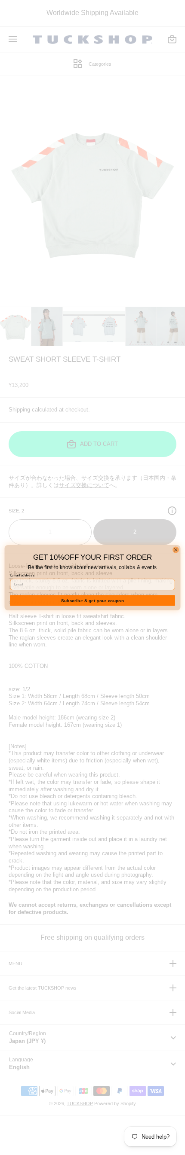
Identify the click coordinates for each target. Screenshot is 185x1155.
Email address (22, 575)
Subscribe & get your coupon (92, 600)
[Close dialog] (176, 549)
